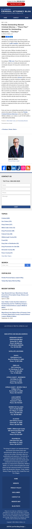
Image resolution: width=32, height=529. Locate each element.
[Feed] (28, 168)
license (20, 77)
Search (27, 265)
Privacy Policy (16, 488)
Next (15, 129)
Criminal (6, 218)
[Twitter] (8, 168)
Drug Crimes (7, 224)
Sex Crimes (6, 221)
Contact (16, 17)
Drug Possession (8, 231)
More (26, 17)
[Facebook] (4, 168)
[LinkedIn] (13, 168)
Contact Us (16, 497)
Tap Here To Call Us (16, 4)
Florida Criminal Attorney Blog (16, 11)
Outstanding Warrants (23, 120)
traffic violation (14, 43)
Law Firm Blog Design (15, 526)
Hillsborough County (9, 237)
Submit (16, 207)
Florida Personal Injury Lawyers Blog (12, 277)
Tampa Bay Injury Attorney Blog (11, 281)
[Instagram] (23, 168)
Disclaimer (16, 492)
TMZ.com (11, 61)
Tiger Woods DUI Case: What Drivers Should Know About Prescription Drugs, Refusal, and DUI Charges (15, 294)
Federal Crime (7, 234)
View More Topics (6, 256)
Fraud (5, 240)
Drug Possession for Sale (10, 246)
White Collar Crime (8, 227)
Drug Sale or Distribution (10, 243)
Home (5, 17)
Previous (5, 129)
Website (16, 483)
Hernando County (8, 249)
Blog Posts (16, 506)
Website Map (16, 501)
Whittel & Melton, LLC (20, 522)
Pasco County (7, 253)
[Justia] (18, 168)
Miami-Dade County (11, 120)
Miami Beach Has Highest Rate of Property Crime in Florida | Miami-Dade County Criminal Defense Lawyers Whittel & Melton (16, 314)
